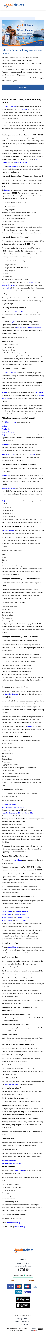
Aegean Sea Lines (20, 162)
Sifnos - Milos (6, 914)
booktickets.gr (13, 166)
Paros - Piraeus (20, 920)
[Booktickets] (14, 7)
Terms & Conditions (22, 1321)
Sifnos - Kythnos (7, 917)
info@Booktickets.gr (23, 1263)
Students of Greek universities (13, 807)
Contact (32, 1280)
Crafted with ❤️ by (34, 1329)
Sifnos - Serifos (7, 911)
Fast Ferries (6, 162)
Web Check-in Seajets (9, 1160)
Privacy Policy (22, 1319)
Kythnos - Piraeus (23, 917)
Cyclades (24, 109)
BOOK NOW (23, 87)
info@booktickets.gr (13, 1223)
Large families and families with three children (18, 813)
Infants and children (9, 804)
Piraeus (13, 107)
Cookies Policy (23, 1324)
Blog (12, 1280)
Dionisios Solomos (11, 694)
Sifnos (7, 107)
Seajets (38, 159)
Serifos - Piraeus (22, 911)
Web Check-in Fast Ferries (11, 1163)
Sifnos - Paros (7, 920)
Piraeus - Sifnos (16, 860)
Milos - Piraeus (20, 914)
